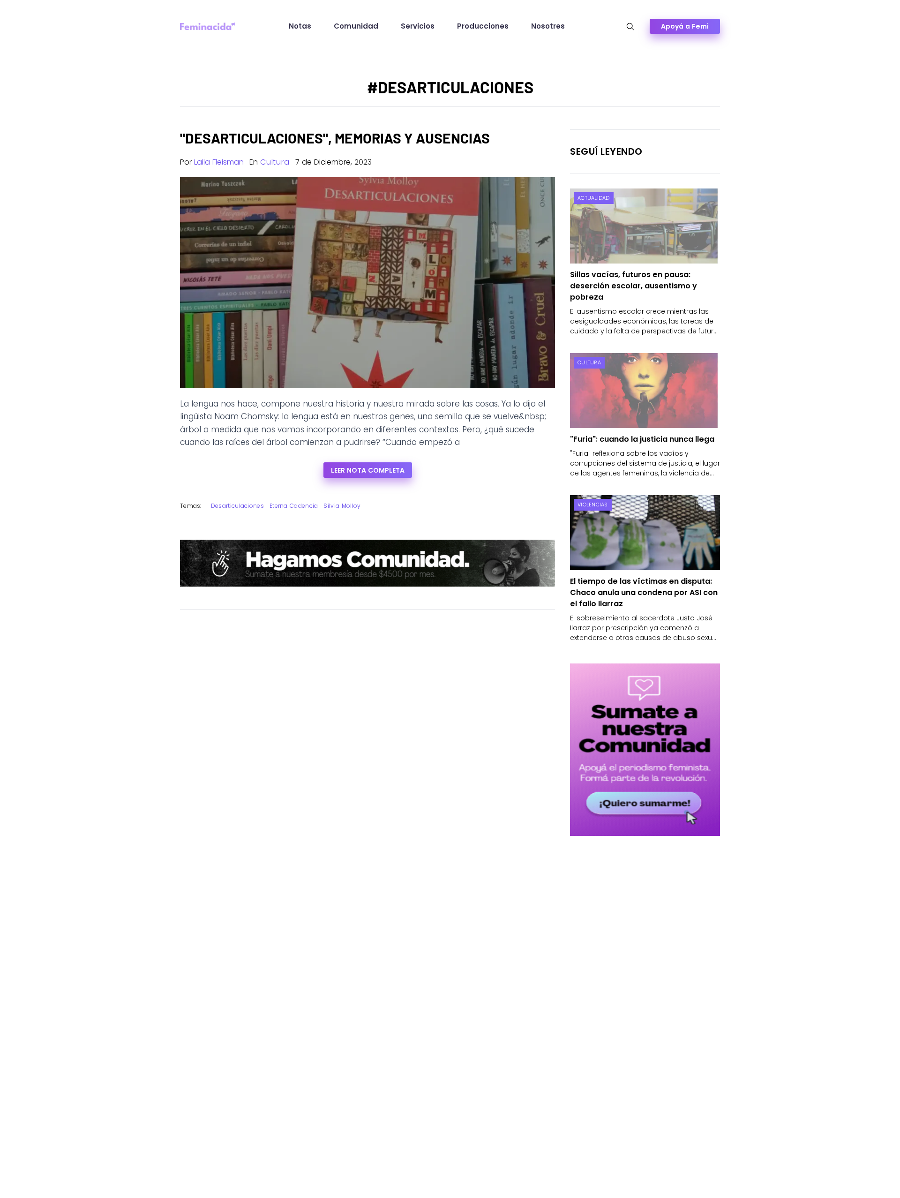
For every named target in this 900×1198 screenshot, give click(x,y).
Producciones (483, 26)
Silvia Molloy (341, 506)
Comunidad (356, 26)
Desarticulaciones (237, 506)
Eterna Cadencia (294, 506)
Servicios (418, 26)
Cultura (275, 162)
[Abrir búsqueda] (630, 26)
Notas (300, 26)
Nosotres (548, 26)
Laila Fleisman (219, 162)
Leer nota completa (368, 470)
